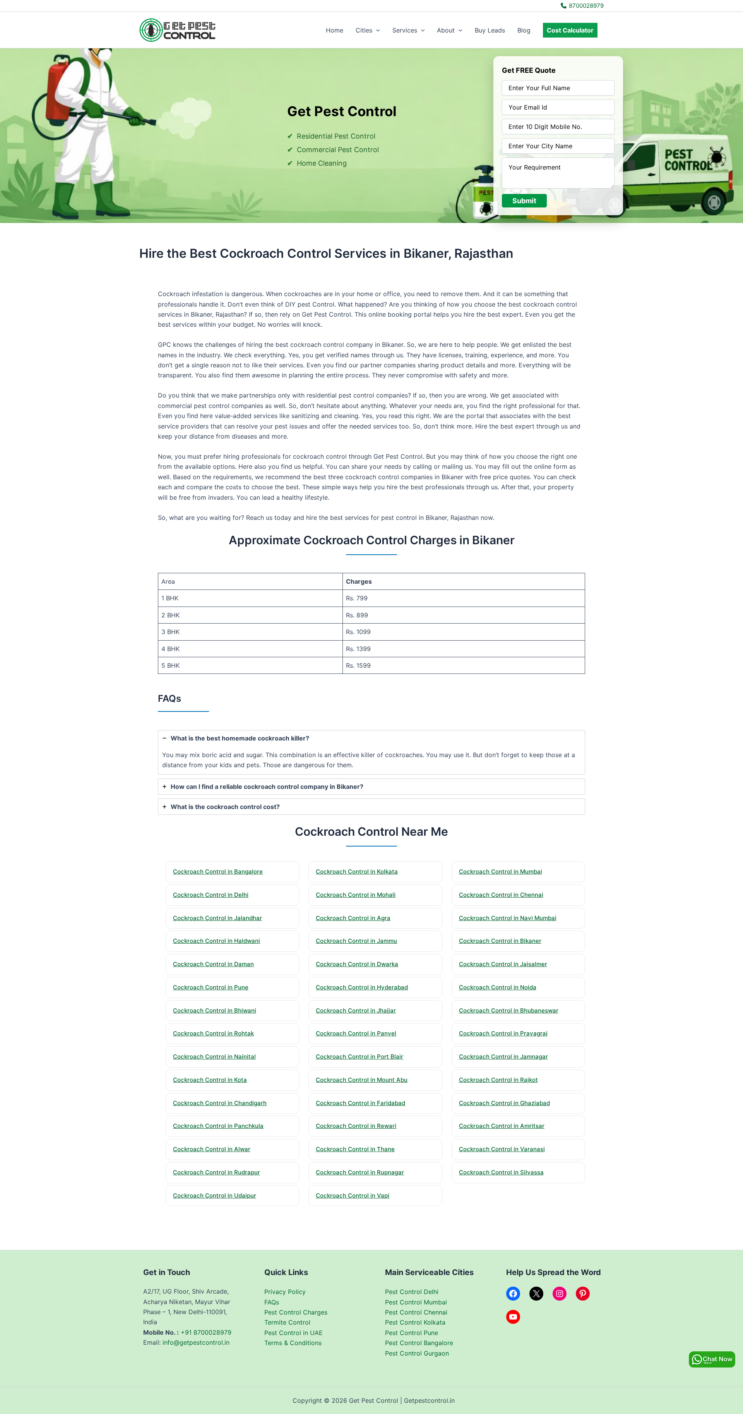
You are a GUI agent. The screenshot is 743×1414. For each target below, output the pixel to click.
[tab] (371, 752)
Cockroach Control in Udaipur (214, 1195)
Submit (524, 201)
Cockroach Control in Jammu (356, 940)
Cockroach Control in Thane (355, 1149)
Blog (524, 30)
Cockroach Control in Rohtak (213, 1033)
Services (404, 30)
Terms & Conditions (293, 1343)
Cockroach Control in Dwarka (357, 964)
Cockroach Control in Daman (213, 964)
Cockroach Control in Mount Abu (361, 1079)
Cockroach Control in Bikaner (500, 940)
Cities (364, 30)
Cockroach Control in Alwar (211, 1149)
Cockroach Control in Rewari (356, 1125)
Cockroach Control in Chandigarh (220, 1103)
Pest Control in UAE (293, 1333)
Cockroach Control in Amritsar (501, 1125)
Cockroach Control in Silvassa (501, 1172)
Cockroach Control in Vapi (352, 1195)
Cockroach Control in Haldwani (216, 940)
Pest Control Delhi (411, 1292)
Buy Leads (490, 30)
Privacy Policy (285, 1292)
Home (334, 30)
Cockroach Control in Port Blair (359, 1056)
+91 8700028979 (206, 1332)
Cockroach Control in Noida (497, 987)
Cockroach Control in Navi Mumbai (507, 918)
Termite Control (287, 1322)
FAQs (271, 1302)
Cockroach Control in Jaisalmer (503, 964)
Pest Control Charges (295, 1312)
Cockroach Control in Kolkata (357, 871)
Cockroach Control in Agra (353, 918)
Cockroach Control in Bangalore (218, 871)
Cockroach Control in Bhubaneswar (508, 1010)
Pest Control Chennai (416, 1312)
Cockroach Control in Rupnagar (360, 1172)
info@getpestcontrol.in (196, 1342)
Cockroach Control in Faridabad (360, 1103)
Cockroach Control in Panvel (356, 1033)
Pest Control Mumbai (416, 1302)
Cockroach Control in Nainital (214, 1056)
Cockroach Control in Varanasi (502, 1149)
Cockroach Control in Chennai (501, 894)
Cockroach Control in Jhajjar (356, 1010)
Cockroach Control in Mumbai (500, 871)
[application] (376, 30)
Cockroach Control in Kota (210, 1079)
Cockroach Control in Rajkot (498, 1079)
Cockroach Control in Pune (210, 987)
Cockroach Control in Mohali (355, 894)
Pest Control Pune (411, 1333)
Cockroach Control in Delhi (210, 894)
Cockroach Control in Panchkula (218, 1125)
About (446, 30)
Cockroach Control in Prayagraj (503, 1033)
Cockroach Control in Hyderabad (362, 987)
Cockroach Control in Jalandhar (217, 918)
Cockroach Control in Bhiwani (214, 1010)
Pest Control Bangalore (419, 1343)
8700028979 (585, 5)
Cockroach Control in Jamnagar (503, 1056)
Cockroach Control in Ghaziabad (504, 1103)
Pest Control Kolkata (415, 1322)
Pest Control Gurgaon (417, 1353)
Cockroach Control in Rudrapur (216, 1172)
